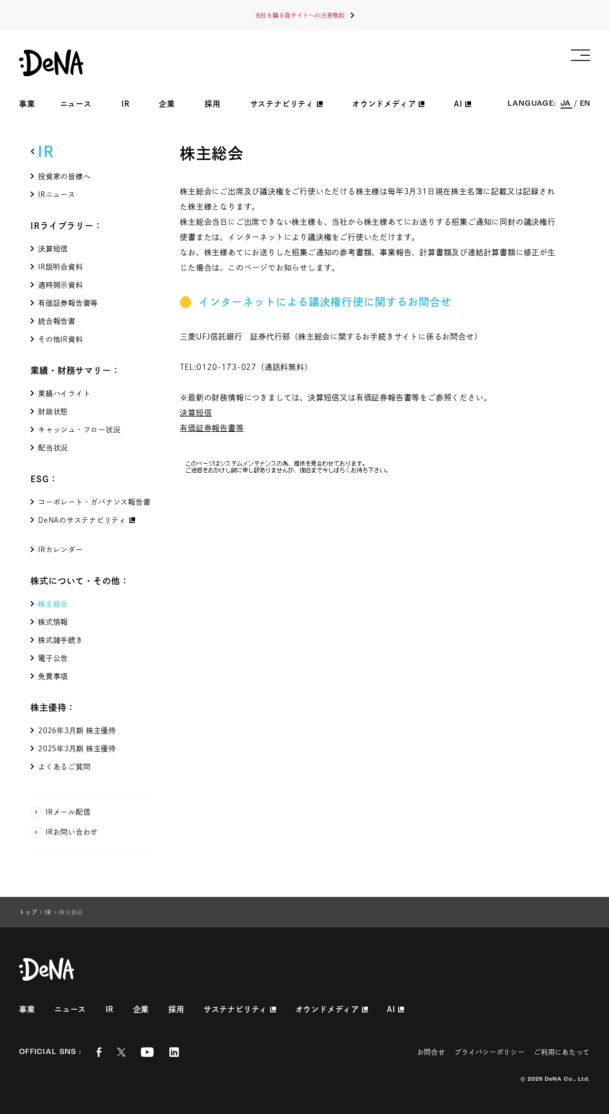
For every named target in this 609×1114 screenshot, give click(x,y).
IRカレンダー (60, 549)
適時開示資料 (60, 284)
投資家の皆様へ (64, 176)
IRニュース (57, 194)
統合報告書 (57, 321)
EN (585, 104)
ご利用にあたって (562, 1052)
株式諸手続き (60, 640)
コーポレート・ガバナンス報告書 (94, 502)
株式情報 (53, 622)
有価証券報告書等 (68, 303)
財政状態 (53, 411)
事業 (27, 104)
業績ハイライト (64, 393)
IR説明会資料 (60, 266)
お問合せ (431, 1052)
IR (125, 104)
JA (566, 104)
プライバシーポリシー (489, 1052)
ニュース (76, 104)
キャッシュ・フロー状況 (79, 429)
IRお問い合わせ (72, 832)
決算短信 (53, 248)
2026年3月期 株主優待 (77, 730)
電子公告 (53, 658)
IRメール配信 (68, 812)
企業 (167, 104)
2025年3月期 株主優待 (77, 748)
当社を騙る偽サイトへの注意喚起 (300, 15)
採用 (213, 104)
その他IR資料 (60, 339)
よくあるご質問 (64, 766)
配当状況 (53, 447)
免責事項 (53, 676)
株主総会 (53, 603)
